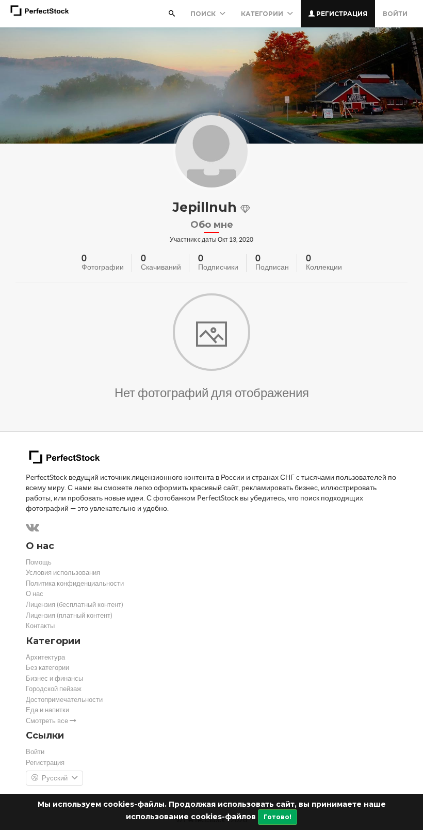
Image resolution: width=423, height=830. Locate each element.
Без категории (47, 667)
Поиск (203, 14)
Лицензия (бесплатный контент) (74, 604)
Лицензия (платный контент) (69, 615)
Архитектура (45, 657)
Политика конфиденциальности (75, 583)
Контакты (40, 626)
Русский (54, 778)
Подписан (272, 267)
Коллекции (324, 267)
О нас (34, 594)
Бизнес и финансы (54, 678)
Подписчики (218, 267)
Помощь (39, 562)
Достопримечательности (64, 699)
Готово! (277, 817)
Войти (395, 14)
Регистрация (341, 14)
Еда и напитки (47, 710)
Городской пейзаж (54, 689)
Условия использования (63, 572)
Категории (263, 14)
